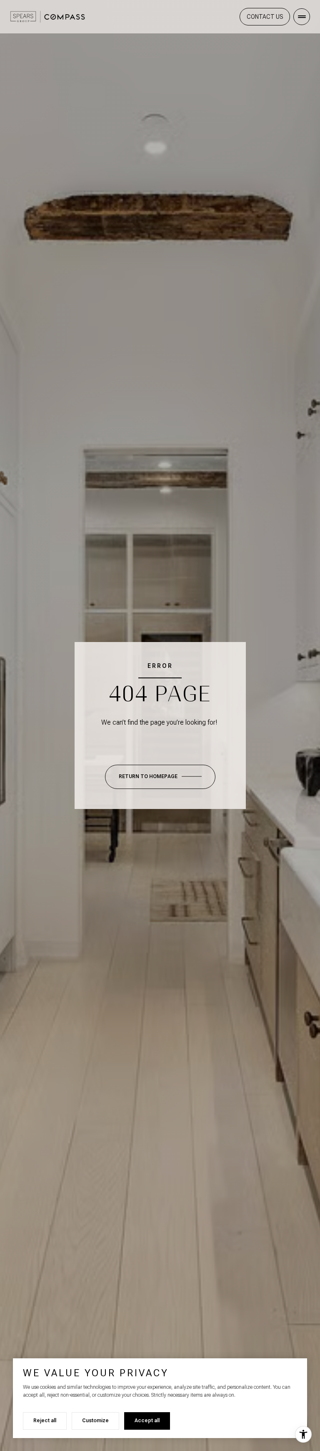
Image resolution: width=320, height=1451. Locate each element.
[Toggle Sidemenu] (301, 16)
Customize (95, 1420)
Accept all (147, 1420)
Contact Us (265, 16)
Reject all (44, 1420)
